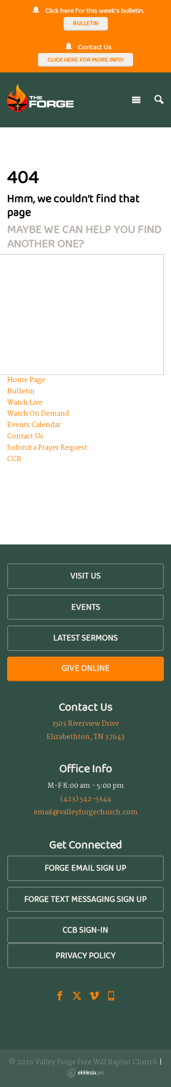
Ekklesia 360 (85, 1073)
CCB (14, 459)
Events (85, 607)
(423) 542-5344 (85, 799)
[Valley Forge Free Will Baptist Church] (40, 98)
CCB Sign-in (85, 930)
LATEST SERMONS (85, 638)
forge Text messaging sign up (85, 899)
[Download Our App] (111, 995)
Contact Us (25, 436)
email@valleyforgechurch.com (86, 812)
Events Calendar (34, 425)
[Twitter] (77, 995)
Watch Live (25, 403)
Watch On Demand (38, 413)
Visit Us (85, 576)
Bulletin (21, 391)
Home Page (26, 380)
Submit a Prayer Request (47, 448)
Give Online (86, 668)
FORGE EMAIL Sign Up (85, 868)
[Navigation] (136, 100)
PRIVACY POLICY (85, 955)
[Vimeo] (94, 995)
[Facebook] (60, 995)
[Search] (159, 100)
